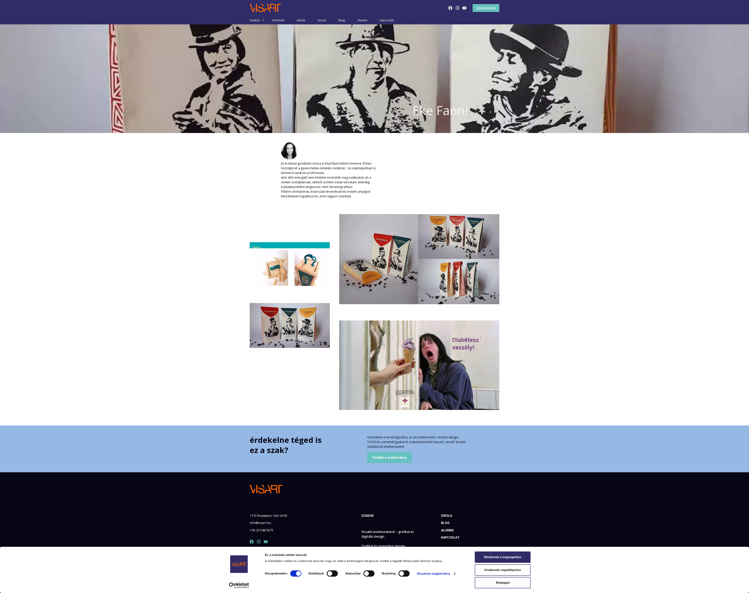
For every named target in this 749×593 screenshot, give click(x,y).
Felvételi (278, 20)
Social (322, 20)
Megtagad (502, 582)
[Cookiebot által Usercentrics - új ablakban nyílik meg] (239, 585)
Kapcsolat (387, 20)
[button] (261, 20)
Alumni (362, 20)
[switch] (332, 573)
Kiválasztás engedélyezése (503, 570)
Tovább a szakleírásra (389, 457)
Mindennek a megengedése (502, 557)
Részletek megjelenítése (433, 573)
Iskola (301, 20)
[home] (265, 8)
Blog (341, 20)
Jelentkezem (486, 8)
